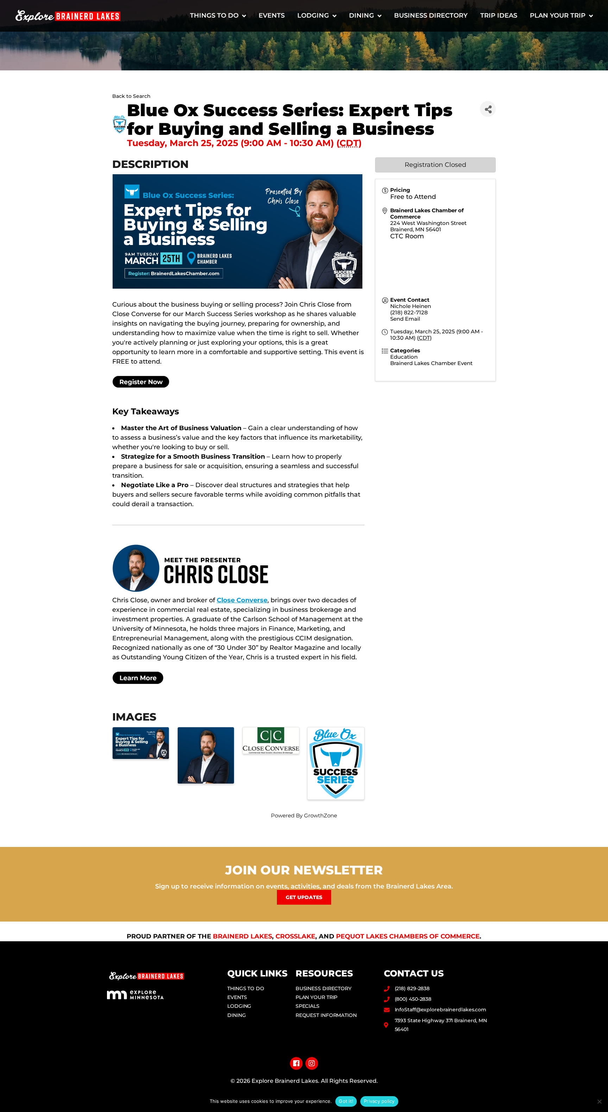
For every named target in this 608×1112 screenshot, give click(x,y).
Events (272, 15)
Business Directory (431, 15)
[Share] (488, 109)
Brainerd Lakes (242, 936)
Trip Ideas (498, 15)
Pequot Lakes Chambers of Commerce (408, 936)
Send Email (405, 318)
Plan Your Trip (557, 15)
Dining (361, 15)
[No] (599, 1101)
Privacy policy (379, 1101)
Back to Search (131, 96)
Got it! (346, 1101)
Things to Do (214, 15)
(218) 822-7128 (409, 312)
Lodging (313, 15)
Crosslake (295, 936)
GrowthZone (320, 815)
